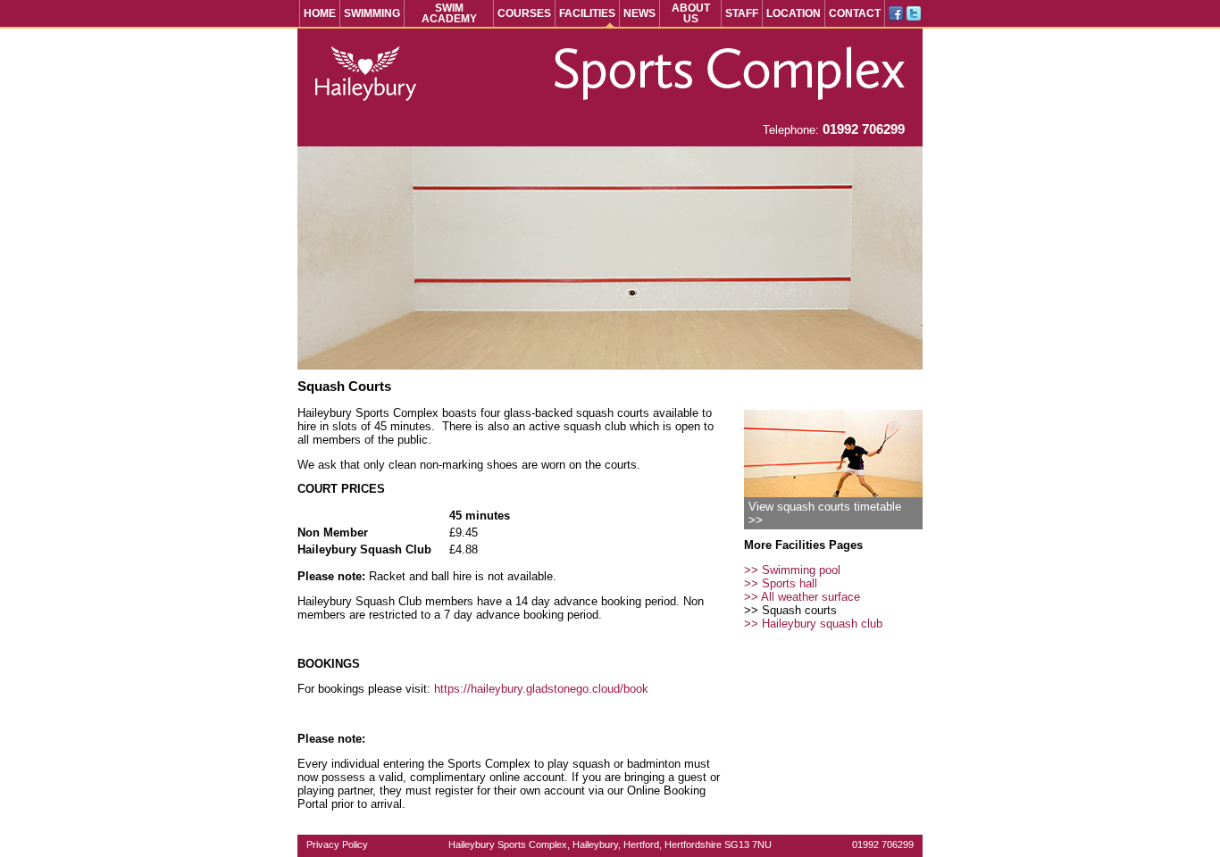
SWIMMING (372, 13)
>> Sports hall (780, 583)
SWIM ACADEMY (449, 13)
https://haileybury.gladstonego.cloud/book (541, 688)
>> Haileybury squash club (813, 623)
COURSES (524, 13)
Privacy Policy (337, 844)
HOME (320, 13)
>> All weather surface (802, 596)
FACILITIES (587, 13)
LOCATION (793, 13)
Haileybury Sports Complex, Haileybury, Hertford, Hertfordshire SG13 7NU (610, 844)
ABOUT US (691, 13)
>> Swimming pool (792, 570)
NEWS (639, 13)
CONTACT (855, 13)
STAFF (741, 13)
